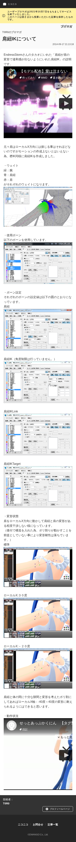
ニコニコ (12, 4)
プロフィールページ (60, 809)
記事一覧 (53, 824)
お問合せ (38, 824)
